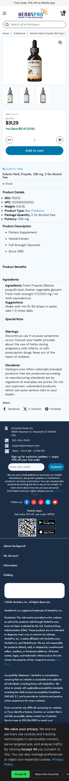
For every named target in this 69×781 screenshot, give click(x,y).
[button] (62, 13)
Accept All (20, 774)
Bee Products (34, 211)
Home (6, 33)
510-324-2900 (21, 440)
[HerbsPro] (33, 13)
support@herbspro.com (25, 445)
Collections (19, 33)
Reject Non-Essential (46, 774)
